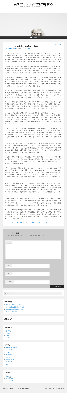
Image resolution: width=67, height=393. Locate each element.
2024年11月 (8, 330)
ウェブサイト (10, 281)
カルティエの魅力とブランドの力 (14, 304)
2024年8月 (8, 333)
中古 (7, 364)
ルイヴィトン (9, 361)
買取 (33, 223)
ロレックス (25, 223)
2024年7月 (8, 335)
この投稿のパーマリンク (49, 223)
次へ (60, 44)
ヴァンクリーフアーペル (11, 347)
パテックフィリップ (10, 354)
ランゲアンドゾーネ (10, 359)
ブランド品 (19, 223)
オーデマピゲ (9, 349)
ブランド (13, 223)
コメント (9, 242)
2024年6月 (8, 337)
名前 (8, 265)
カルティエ (8, 351)
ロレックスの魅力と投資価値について (15, 309)
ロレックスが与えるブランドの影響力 (15, 306)
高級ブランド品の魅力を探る (33, 4)
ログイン (8, 375)
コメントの (9, 378)
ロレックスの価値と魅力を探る (13, 311)
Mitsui (15, 48)
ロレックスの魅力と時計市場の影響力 (15, 307)
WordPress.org (9, 380)
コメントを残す (26, 48)
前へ (56, 44)
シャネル (8, 352)
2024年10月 (8, 332)
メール (8, 273)
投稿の (8, 376)
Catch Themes (60, 388)
